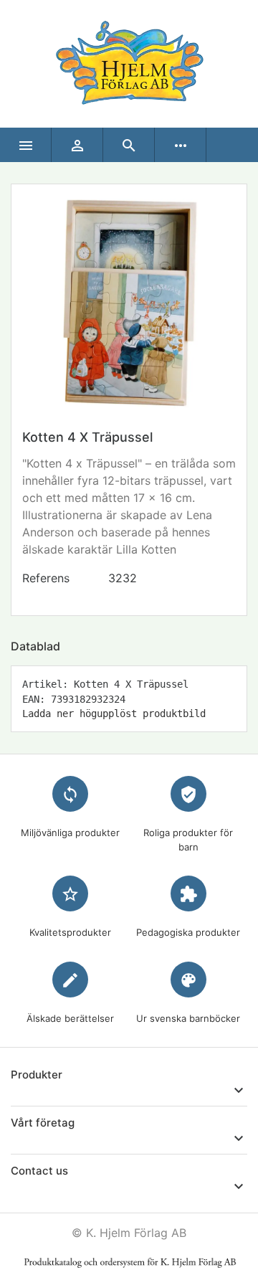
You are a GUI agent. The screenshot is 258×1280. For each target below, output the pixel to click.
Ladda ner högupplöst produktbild (114, 713)
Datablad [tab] (35, 646)
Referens (46, 578)
